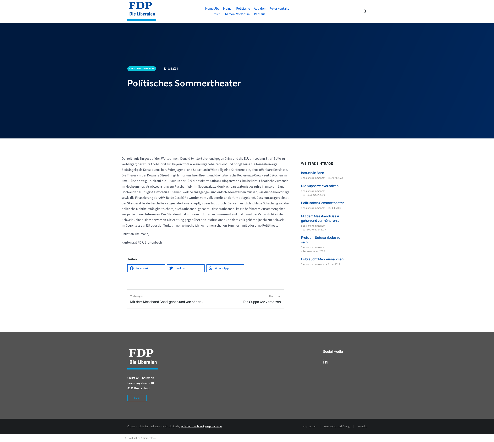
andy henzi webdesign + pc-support (201, 426)
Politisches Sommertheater (322, 203)
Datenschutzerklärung (337, 426)
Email (137, 398)
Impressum (309, 426)
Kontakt (362, 426)
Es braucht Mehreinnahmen (322, 259)
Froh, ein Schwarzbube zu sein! (320, 239)
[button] (146, 268)
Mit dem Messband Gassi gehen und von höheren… (320, 218)
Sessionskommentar (313, 178)
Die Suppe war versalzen (319, 186)
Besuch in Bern (312, 172)
